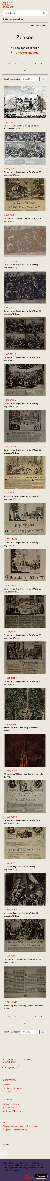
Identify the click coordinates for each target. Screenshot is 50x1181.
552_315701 (11, 261)
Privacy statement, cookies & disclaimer (20, 1126)
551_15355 (12, 631)
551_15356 (12, 678)
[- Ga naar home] (22, 4)
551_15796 (12, 724)
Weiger (27, 1176)
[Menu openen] (46, 5)
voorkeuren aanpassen (12, 1170)
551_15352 (11, 446)
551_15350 (11, 400)
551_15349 (12, 1002)
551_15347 (11, 307)
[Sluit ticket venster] (3, 1154)
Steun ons (6, 1091)
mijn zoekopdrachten (13, 19)
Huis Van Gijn (8, 1107)
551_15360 (12, 909)
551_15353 (12, 539)
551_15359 (11, 863)
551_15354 (11, 585)
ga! (43, 79)
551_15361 (11, 955)
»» (25, 70)
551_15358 (12, 816)
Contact (6, 1084)
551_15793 (11, 168)
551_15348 (11, 353)
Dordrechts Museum (11, 1111)
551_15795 (11, 215)
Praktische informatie (12, 1088)
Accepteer (41, 1176)
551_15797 (11, 492)
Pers (4, 1122)
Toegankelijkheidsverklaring (14, 1129)
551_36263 (12, 770)
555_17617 (10, 122)
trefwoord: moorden (26, 52)
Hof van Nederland (10, 1104)
